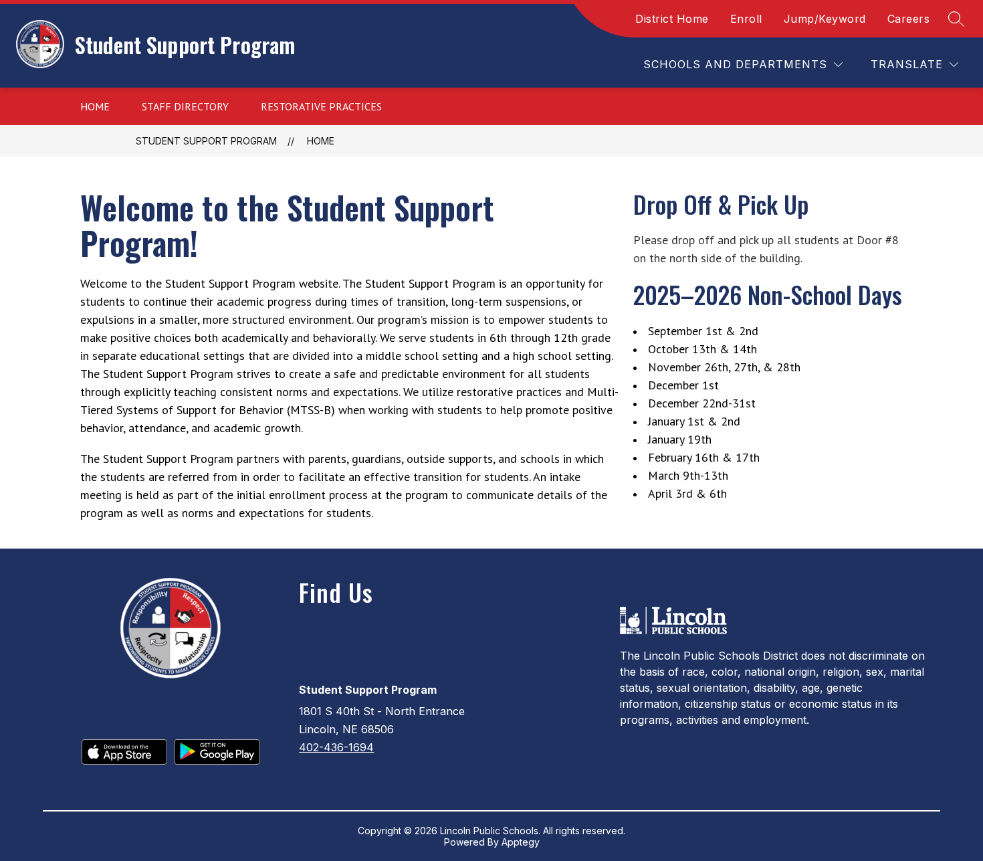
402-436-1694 (336, 747)
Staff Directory (185, 106)
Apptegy (521, 842)
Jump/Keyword (825, 18)
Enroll (746, 18)
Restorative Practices (321, 106)
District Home (672, 18)
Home (95, 106)
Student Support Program (206, 141)
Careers (908, 18)
